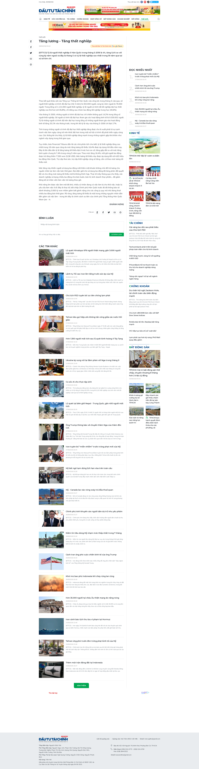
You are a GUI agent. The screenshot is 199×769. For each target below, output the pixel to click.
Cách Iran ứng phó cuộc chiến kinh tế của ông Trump (91, 555)
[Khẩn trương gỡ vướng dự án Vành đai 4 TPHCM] (136, 388)
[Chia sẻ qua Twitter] (31, 53)
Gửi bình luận (116, 234)
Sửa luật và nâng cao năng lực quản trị (136, 420)
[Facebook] (141, 2)
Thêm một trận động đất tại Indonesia (84, 663)
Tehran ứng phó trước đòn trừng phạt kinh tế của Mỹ (91, 641)
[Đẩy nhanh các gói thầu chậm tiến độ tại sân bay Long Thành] (153, 388)
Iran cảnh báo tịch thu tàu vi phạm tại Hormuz (88, 619)
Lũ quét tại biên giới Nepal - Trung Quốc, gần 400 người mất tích (94, 404)
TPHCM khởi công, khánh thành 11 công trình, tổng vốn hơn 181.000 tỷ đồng (135, 209)
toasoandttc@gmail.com (123, 755)
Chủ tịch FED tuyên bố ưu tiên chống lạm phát (88, 295)
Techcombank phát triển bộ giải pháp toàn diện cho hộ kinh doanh (143, 248)
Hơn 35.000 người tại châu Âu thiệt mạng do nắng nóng (92, 598)
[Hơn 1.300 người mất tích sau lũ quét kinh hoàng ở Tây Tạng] (51, 345)
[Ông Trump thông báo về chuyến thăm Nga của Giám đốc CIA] (51, 432)
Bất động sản (110, 19)
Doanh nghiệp (123, 19)
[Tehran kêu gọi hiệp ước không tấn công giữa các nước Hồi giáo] (51, 324)
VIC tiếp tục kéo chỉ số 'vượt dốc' (143, 331)
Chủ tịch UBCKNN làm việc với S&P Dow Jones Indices (144, 314)
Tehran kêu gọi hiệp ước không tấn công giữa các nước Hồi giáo (94, 318)
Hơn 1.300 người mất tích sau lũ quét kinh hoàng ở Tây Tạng (94, 339)
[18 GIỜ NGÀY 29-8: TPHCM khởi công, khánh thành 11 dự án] (136, 171)
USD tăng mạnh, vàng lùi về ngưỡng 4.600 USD (144, 257)
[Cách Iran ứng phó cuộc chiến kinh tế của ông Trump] (51, 561)
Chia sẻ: (91, 212)
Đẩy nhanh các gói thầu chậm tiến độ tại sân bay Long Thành (153, 399)
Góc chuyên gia (58, 19)
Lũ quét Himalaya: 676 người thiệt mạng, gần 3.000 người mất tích (93, 251)
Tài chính (71, 19)
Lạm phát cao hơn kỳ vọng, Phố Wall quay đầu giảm (144, 338)
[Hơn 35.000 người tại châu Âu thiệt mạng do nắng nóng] (51, 605)
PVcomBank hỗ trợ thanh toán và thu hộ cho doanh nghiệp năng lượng (143, 267)
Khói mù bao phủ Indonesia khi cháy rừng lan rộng (90, 576)
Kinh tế (47, 19)
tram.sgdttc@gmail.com (152, 739)
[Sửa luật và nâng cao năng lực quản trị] (136, 410)
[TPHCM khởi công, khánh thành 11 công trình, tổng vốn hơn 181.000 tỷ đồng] (136, 196)
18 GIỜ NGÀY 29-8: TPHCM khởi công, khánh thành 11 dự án (136, 183)
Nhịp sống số (96, 19)
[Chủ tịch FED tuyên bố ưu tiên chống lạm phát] (51, 302)
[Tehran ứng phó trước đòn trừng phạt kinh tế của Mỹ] (51, 648)
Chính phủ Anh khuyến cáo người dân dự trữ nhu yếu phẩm (94, 511)
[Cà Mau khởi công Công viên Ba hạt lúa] (153, 171)
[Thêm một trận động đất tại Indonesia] (51, 669)
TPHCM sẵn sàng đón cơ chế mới (153, 204)
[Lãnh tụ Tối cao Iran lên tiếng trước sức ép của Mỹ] (51, 281)
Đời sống (135, 19)
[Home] (40, 19)
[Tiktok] (148, 2)
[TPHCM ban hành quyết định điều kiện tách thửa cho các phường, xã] (153, 410)
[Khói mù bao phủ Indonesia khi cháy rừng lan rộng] (51, 583)
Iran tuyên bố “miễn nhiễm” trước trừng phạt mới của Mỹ (93, 447)
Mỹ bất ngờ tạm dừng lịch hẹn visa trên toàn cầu (89, 468)
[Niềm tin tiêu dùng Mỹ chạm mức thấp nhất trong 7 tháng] (51, 540)
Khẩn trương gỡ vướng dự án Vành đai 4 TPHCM (136, 399)
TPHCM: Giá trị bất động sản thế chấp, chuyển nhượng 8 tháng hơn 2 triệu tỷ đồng (144, 373)
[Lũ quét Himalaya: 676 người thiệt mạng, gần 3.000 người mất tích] (51, 257)
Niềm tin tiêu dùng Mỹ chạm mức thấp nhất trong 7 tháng (94, 533)
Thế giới (144, 19)
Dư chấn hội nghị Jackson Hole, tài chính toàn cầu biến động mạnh (144, 293)
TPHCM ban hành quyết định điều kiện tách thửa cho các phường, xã (153, 423)
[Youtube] (145, 2)
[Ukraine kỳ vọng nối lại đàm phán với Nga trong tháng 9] (51, 367)
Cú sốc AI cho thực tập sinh (79, 382)
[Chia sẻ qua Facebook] (31, 47)
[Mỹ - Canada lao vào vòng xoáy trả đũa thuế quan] (51, 497)
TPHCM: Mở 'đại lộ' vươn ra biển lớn (144, 157)
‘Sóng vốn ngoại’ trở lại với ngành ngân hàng (143, 277)
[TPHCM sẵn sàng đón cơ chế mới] (153, 196)
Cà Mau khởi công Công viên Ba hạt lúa (152, 180)
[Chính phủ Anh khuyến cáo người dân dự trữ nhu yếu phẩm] (51, 518)
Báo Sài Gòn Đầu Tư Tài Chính (57, 10)
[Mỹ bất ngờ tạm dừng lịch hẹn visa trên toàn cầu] (51, 475)
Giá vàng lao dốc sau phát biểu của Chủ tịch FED (143, 228)
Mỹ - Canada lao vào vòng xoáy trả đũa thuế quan (89, 490)
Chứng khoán (83, 19)
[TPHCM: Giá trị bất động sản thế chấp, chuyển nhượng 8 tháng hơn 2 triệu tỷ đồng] (144, 359)
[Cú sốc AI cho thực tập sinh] (51, 389)
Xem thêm (81, 685)
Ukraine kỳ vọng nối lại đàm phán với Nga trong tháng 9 (92, 360)
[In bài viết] (31, 64)
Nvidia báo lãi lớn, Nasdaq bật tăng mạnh (144, 323)
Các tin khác (48, 246)
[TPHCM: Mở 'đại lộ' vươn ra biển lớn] (144, 144)
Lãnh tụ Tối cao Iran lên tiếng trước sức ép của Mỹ (89, 274)
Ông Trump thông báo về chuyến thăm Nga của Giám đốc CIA (93, 426)
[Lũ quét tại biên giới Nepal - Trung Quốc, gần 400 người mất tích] (51, 410)
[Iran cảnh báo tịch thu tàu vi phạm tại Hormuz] (51, 626)
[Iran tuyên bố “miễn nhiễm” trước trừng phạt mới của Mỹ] (51, 453)
